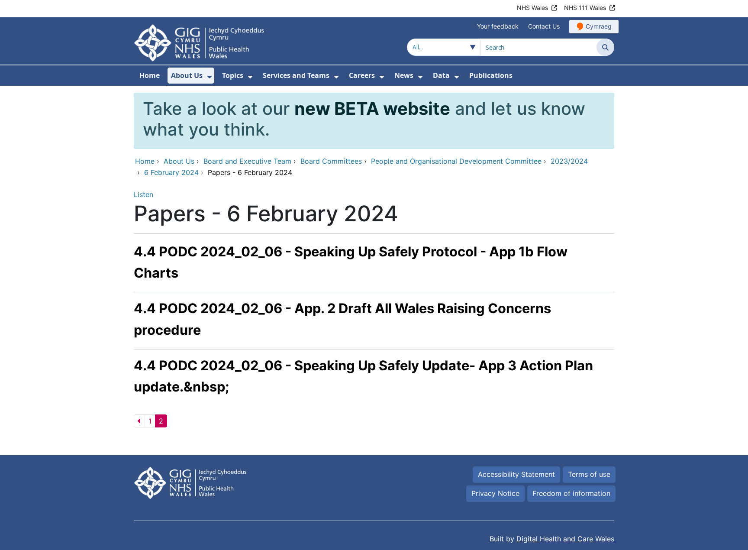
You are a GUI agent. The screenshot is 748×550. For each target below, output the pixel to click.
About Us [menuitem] (187, 75)
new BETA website (372, 108)
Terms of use (589, 474)
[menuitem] (209, 77)
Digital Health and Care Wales (565, 538)
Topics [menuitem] (232, 75)
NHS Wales (532, 7)
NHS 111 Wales (585, 7)
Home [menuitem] (149, 75)
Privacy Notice (495, 493)
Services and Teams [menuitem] (296, 75)
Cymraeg (599, 26)
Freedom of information (571, 493)
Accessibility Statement (516, 474)
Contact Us (544, 26)
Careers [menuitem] (362, 75)
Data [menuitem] (441, 75)
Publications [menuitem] (491, 75)
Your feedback (498, 26)
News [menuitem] (403, 75)
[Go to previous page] (139, 420)
